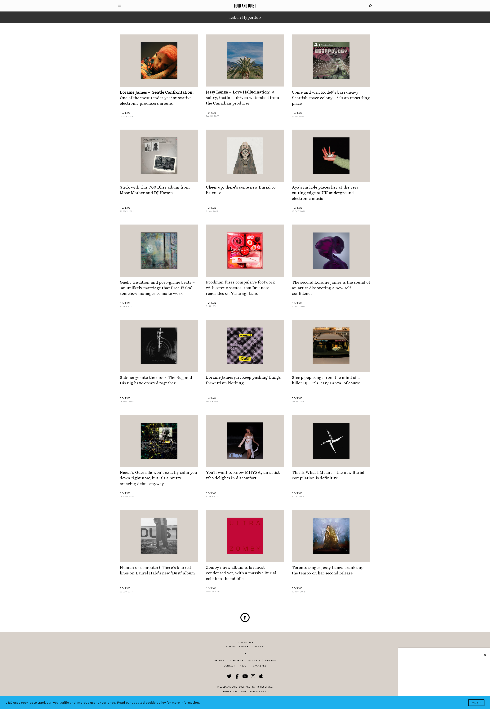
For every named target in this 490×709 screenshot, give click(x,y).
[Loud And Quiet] (245, 5)
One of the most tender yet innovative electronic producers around (157, 98)
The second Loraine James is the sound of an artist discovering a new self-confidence (331, 288)
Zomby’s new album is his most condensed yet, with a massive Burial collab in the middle (241, 573)
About (244, 665)
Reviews (270, 660)
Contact (229, 665)
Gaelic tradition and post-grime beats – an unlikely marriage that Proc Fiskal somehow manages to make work (157, 288)
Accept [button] (476, 702)
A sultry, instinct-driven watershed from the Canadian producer (242, 97)
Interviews (236, 660)
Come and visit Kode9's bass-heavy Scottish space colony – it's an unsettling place (331, 98)
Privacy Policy (259, 691)
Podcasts (254, 660)
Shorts (219, 660)
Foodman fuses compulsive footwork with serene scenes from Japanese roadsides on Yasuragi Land (240, 287)
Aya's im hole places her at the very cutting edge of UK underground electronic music (325, 193)
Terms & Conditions (233, 691)
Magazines (259, 665)
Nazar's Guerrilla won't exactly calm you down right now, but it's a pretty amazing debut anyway (158, 478)
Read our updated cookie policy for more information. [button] (158, 702)
